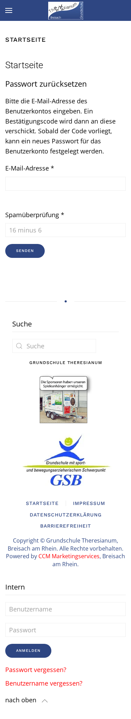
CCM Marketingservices (69, 556)
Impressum (89, 503)
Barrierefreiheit (65, 526)
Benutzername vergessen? (43, 683)
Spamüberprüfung (34, 215)
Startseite (42, 503)
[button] (8, 10)
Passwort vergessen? (35, 669)
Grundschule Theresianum (65, 362)
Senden (25, 250)
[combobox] (54, 346)
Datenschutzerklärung (66, 514)
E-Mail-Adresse (29, 168)
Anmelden (28, 650)
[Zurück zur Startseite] (65, 10)
